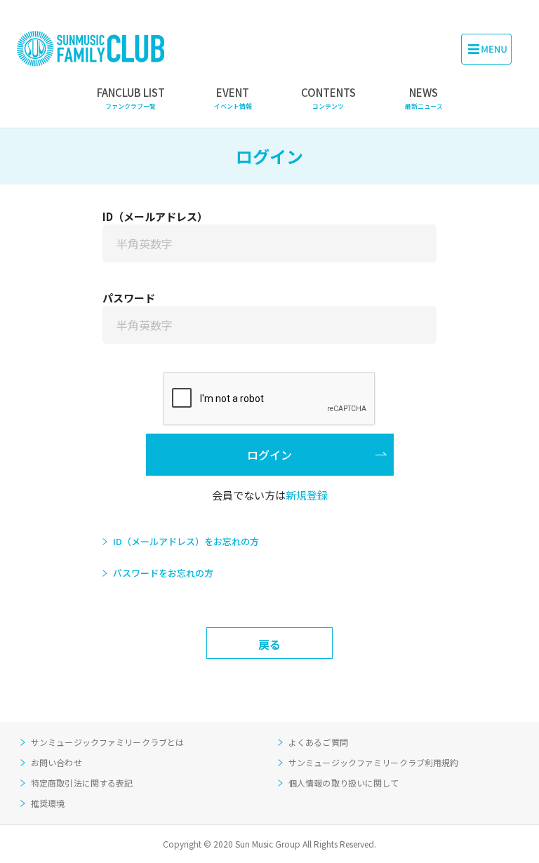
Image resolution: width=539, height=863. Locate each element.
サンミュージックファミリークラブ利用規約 (373, 762)
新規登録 (307, 495)
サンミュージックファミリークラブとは (107, 742)
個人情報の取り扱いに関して (343, 783)
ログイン (269, 454)
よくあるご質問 (318, 742)
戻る (269, 644)
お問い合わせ (56, 762)
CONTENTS (328, 98)
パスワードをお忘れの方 (163, 573)
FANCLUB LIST (131, 98)
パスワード (128, 297)
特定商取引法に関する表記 (82, 783)
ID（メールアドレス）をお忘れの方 (186, 541)
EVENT (233, 98)
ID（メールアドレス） (155, 216)
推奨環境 (48, 803)
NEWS (424, 98)
